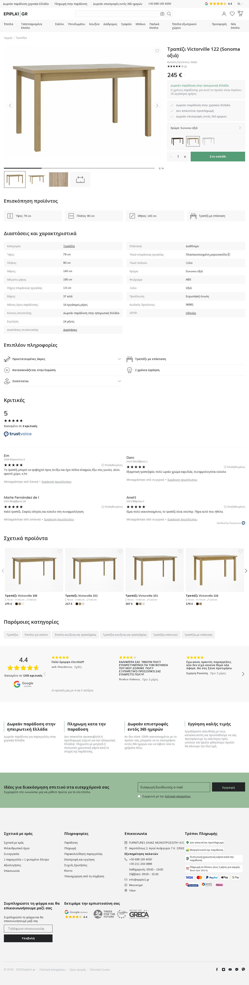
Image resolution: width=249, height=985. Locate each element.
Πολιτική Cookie (100, 969)
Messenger (136, 885)
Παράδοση (71, 842)
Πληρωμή (70, 848)
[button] (224, 14)
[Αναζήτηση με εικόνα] (162, 14)
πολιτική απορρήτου (178, 796)
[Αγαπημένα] (232, 14)
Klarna (68, 870)
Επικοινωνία (11, 871)
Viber (132, 890)
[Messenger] (238, 969)
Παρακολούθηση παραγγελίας (83, 854)
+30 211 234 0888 (140, 864)
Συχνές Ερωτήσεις (75, 865)
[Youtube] (231, 969)
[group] (76, 671)
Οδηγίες (191, 313)
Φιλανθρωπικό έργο (17, 848)
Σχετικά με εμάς (14, 842)
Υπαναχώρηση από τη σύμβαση (84, 876)
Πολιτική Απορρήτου (52, 969)
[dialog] (206, 89)
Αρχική (8, 37)
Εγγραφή (228, 787)
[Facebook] (218, 969)
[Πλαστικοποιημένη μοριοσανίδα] (228, 254)
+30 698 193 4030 (140, 859)
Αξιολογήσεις (12, 865)
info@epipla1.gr (139, 879)
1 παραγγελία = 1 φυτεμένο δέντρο (26, 859)
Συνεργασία (11, 854)
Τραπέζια (21, 37)
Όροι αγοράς (77, 969)
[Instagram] (225, 969)
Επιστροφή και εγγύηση (79, 859)
